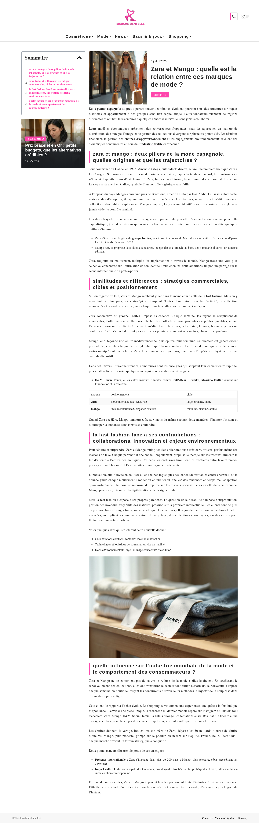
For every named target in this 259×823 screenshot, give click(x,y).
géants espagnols (109, 108)
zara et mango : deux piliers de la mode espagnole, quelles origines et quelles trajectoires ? (51, 73)
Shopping (160, 94)
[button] (79, 57)
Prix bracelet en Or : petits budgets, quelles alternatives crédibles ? (53, 150)
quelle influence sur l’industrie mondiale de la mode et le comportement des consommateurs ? (54, 104)
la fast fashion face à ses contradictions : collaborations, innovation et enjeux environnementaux (52, 93)
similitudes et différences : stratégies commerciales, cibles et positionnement (51, 82)
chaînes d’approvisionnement (145, 138)
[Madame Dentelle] (129, 16)
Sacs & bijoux (36, 138)
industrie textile (151, 143)
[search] (234, 16)
